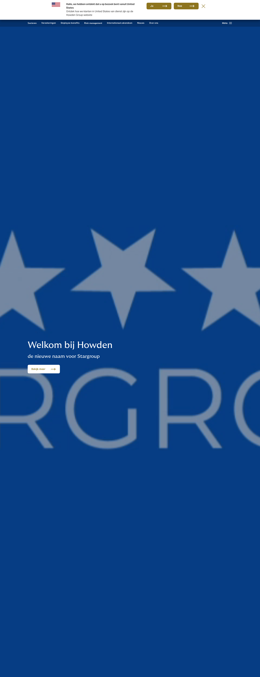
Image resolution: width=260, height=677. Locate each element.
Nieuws (140, 23)
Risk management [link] (93, 23)
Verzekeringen (48, 23)
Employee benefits (70, 23)
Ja (151, 6)
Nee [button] (180, 6)
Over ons (153, 23)
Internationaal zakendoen (119, 23)
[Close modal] (203, 6)
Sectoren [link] (32, 23)
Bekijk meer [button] (38, 369)
